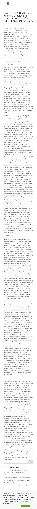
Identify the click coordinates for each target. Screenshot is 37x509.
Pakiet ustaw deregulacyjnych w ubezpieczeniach (17, 477)
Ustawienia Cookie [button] (12, 506)
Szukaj (30, 462)
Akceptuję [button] (25, 506)
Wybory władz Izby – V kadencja (13, 475)
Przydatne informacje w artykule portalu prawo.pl (17, 485)
